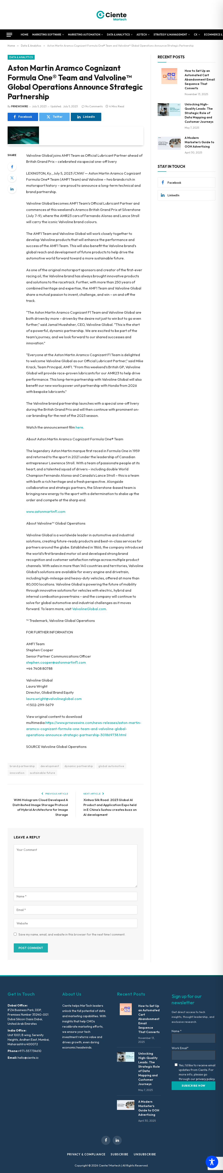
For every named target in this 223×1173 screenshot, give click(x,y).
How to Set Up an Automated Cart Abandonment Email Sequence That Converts (200, 79)
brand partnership (22, 766)
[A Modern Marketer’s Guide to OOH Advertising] (169, 143)
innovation (17, 772)
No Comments (94, 106)
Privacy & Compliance (86, 1154)
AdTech (142, 34)
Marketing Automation (84, 34)
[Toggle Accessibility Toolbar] (212, 1162)
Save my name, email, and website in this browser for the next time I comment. (72, 934)
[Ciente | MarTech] (111, 14)
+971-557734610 (29, 1051)
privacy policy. (205, 1079)
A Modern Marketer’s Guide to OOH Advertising (199, 142)
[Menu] (9, 35)
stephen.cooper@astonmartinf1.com (56, 662)
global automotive (111, 766)
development (50, 766)
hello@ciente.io (28, 1058)
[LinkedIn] (12, 189)
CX (195, 34)
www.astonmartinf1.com (45, 511)
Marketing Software (46, 34)
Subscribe (119, 1154)
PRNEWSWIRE (19, 106)
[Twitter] (12, 177)
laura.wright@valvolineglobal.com (54, 698)
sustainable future (42, 772)
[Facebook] (12, 166)
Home (24, 34)
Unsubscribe (145, 1154)
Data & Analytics (118, 34)
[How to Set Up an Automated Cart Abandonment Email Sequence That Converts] (169, 76)
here (79, 427)
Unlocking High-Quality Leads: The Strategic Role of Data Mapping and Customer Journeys (199, 113)
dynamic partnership (78, 766)
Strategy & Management (170, 34)
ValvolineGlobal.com (89, 608)
